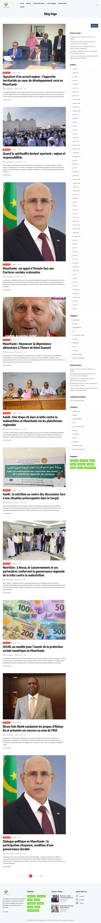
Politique (28, 3)
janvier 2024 (76, 175)
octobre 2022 (76, 232)
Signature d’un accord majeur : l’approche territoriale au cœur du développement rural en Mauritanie (33, 80)
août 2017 (75, 301)
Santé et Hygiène (51, 3)
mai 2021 (75, 274)
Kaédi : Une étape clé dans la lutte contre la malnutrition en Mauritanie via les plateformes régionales (32, 421)
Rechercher (94, 25)
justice (73, 464)
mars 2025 (75, 133)
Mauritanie (81, 464)
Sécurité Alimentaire (39, 3)
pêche (73, 468)
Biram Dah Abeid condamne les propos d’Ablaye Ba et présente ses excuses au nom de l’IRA (33, 728)
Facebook (81, 896)
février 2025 (76, 137)
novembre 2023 (76, 183)
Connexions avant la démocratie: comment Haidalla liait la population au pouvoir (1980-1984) (84, 57)
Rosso (80, 468)
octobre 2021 (76, 270)
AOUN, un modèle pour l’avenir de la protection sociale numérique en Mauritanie (33, 648)
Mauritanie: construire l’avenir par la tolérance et (66, 896)
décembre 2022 (76, 225)
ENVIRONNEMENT (77, 327)
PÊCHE (74, 346)
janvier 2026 (76, 95)
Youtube (81, 903)
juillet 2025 (75, 118)
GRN (74, 331)
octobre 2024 (76, 152)
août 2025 (75, 114)
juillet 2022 (75, 244)
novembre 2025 (76, 103)
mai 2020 (75, 286)
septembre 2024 (77, 156)
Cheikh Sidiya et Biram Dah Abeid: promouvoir (66, 906)
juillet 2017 (75, 305)
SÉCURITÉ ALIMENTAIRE (79, 358)
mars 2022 (75, 259)
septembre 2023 (77, 190)
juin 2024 (75, 168)
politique (90, 464)
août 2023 (75, 194)
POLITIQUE (75, 350)
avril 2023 (75, 210)
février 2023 (76, 217)
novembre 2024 (76, 149)
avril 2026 (75, 84)
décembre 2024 (76, 145)
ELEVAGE (75, 324)
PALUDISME (75, 343)
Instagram (81, 899)
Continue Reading (7, 99)
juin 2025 (75, 122)
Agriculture (74, 460)
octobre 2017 (76, 293)
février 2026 (76, 92)
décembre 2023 (76, 179)
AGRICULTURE (76, 320)
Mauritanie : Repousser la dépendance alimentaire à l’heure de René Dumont (27, 345)
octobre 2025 (76, 107)
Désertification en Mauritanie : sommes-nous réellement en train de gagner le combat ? (83, 52)
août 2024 (75, 160)
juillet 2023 (75, 198)
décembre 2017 (76, 289)
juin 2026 (75, 76)
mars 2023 (75, 213)
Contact (22, 7)
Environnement (62, 3)
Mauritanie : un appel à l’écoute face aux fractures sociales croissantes (28, 270)
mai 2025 (75, 126)
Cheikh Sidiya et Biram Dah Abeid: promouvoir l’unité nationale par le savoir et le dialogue (82, 42)
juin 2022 (75, 248)
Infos (92, 460)
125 (41, 876)
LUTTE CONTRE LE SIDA (78, 335)
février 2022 (76, 263)
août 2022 (75, 240)
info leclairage (9, 88)
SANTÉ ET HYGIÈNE (77, 354)
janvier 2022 (76, 267)
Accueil (22, 3)
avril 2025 (75, 130)
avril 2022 (75, 255)
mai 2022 (75, 251)
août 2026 (75, 69)
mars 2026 (75, 88)
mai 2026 (75, 80)
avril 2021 (75, 278)
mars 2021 (75, 282)
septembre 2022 (77, 236)
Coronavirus (84, 460)
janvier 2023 (76, 221)
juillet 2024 (75, 164)
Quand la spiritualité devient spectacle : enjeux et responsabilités (34, 155)
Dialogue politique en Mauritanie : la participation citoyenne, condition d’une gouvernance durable (28, 845)
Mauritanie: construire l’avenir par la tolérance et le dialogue (82, 38)
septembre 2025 (77, 111)
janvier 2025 (76, 141)
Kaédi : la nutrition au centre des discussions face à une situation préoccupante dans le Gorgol (34, 496)
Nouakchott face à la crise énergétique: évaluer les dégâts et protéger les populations (82, 47)
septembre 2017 (76, 297)
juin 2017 (75, 308)
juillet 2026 (75, 73)
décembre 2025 (76, 99)
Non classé (6, 72)
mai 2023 (75, 206)
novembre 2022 (76, 229)
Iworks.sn (72, 920)
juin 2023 (75, 202)
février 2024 (76, 172)
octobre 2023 (76, 187)
